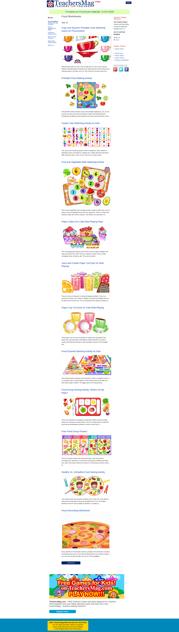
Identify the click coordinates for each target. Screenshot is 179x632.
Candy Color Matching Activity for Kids (81, 123)
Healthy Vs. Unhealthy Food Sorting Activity (83, 472)
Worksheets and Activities (53, 23)
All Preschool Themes (52, 37)
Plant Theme (119, 53)
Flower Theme (119, 55)
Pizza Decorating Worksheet (76, 510)
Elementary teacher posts (52, 41)
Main (51, 18)
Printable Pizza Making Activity (77, 78)
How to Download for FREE (52, 28)
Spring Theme (119, 49)
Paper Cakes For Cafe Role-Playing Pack (82, 221)
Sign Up (117, 37)
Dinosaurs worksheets (122, 60)
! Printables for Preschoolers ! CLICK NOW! (89, 12)
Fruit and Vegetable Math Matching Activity (83, 162)
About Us (51, 45)
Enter (128, 3)
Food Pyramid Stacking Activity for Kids (81, 351)
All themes (71, 563)
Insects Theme (119, 58)
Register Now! (62, 611)
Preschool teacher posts (52, 33)
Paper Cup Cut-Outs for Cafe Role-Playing (83, 307)
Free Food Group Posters (74, 431)
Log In (117, 40)
